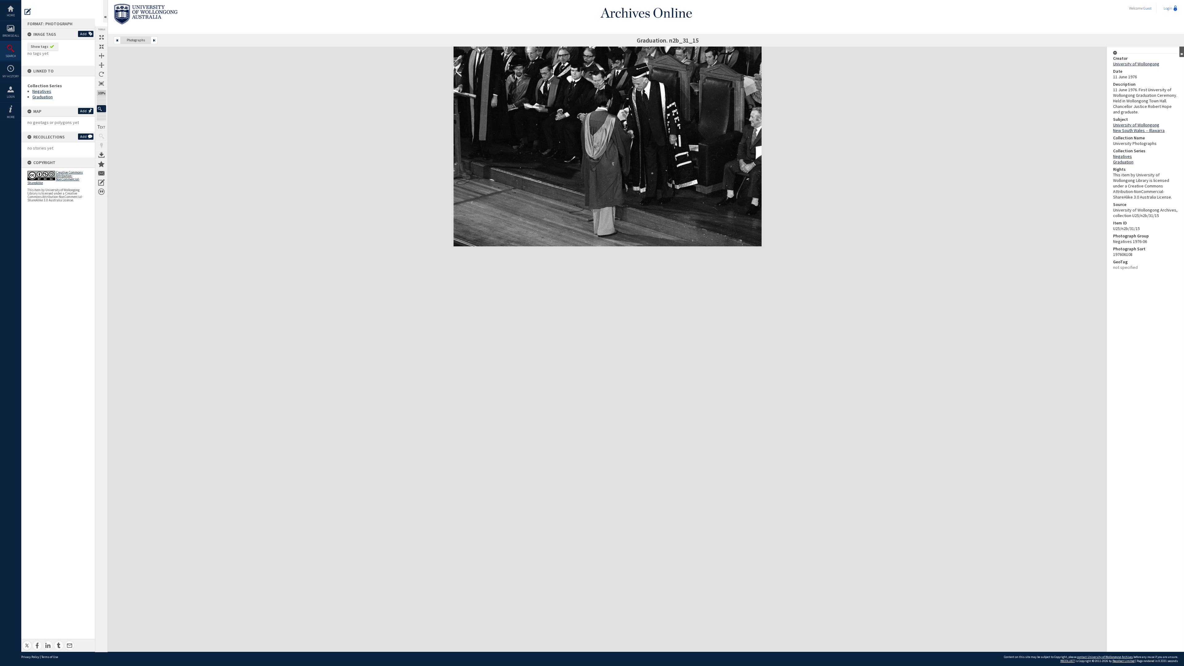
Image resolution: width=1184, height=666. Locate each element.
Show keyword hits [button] (101, 136)
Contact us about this (101, 173)
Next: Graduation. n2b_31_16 (154, 40)
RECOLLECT (1067, 661)
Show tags (39, 46)
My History (10, 76)
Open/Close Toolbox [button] (105, 11)
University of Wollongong (1136, 64)
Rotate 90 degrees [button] (101, 74)
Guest (1147, 8)
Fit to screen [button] (101, 46)
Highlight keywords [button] (101, 145)
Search (11, 56)
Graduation (42, 97)
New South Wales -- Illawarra (1139, 130)
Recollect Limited (1123, 661)
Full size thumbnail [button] (101, 37)
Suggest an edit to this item (27, 11)
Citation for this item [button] (101, 191)
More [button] (10, 117)
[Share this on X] (27, 642)
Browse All (10, 36)
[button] (101, 108)
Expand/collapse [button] (1181, 52)
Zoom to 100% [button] (101, 83)
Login (11, 97)
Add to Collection (101, 164)
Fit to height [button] (101, 65)
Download (101, 154)
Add (83, 33)
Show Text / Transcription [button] (101, 127)
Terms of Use (49, 657)
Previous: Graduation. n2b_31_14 (117, 40)
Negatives (41, 91)
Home (11, 15)
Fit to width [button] (101, 55)
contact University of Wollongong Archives (1105, 657)
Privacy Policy (30, 657)
